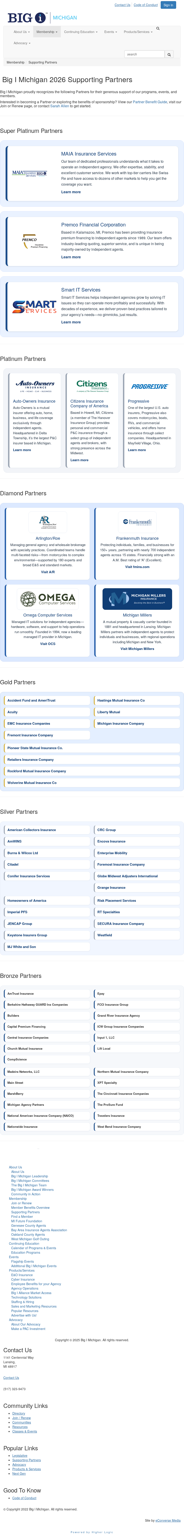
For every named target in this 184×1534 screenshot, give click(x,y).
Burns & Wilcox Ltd (22, 853)
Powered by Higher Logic (92, 1532)
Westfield (104, 935)
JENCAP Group (19, 924)
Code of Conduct (146, 4)
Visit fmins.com (137, 566)
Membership (18, 1198)
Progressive (138, 401)
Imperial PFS (17, 912)
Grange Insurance (111, 887)
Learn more (71, 191)
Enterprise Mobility (112, 853)
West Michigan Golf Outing (30, 1239)
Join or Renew (21, 1203)
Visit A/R (48, 571)
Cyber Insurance (23, 1279)
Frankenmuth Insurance (137, 538)
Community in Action (25, 1194)
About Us (15, 1167)
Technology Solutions (26, 1297)
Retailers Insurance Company (30, 759)
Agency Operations (24, 1288)
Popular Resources (24, 1310)
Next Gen (19, 1473)
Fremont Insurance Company (30, 735)
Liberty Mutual (108, 712)
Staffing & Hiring (22, 1301)
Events (14, 1257)
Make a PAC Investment (28, 1328)
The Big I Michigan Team (29, 1185)
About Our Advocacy (25, 1324)
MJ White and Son (21, 947)
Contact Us (122, 4)
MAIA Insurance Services (88, 153)
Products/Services (22, 1270)
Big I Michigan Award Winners (32, 1189)
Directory (18, 1413)
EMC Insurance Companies (28, 723)
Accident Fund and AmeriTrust (31, 700)
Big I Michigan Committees (30, 1180)
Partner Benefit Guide (150, 101)
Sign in (168, 5)
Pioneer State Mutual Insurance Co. (35, 748)
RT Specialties (108, 912)
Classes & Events (24, 1431)
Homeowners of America (26, 900)
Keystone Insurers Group (27, 935)
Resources (20, 1426)
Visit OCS (47, 643)
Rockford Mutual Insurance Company (36, 771)
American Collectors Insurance (31, 830)
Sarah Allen (59, 105)
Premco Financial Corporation (93, 224)
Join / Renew (21, 1417)
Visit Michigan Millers (137, 648)
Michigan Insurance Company (120, 723)
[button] (21, 31)
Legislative (19, 1455)
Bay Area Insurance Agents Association (39, 1230)
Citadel (12, 864)
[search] (169, 54)
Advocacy (16, 1319)
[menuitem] (123, 4)
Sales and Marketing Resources (34, 1306)
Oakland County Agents (28, 1234)
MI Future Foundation (26, 1221)
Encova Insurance (111, 841)
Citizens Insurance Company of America (89, 403)
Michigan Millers (137, 615)
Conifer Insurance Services (28, 876)
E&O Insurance (22, 1275)
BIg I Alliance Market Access (31, 1292)
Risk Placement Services (116, 900)
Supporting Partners (25, 1212)
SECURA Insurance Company (120, 924)
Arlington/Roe (48, 538)
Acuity (12, 712)
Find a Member (22, 1216)
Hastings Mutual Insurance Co (121, 700)
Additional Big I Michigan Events (34, 1266)
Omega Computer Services (47, 615)
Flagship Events (22, 1261)
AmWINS (14, 841)
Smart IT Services (81, 289)
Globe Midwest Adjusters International (127, 876)
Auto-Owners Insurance (34, 401)
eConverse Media (168, 1520)
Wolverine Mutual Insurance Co (32, 783)
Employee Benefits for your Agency (36, 1284)
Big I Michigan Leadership (29, 1176)
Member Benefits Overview (30, 1207)
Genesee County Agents (28, 1225)
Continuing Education (24, 1243)
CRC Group (106, 830)
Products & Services (26, 1469)
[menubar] (137, 4)
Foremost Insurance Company (121, 864)
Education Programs (25, 1252)
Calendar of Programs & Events (33, 1248)
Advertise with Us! (24, 1315)
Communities (21, 1422)
